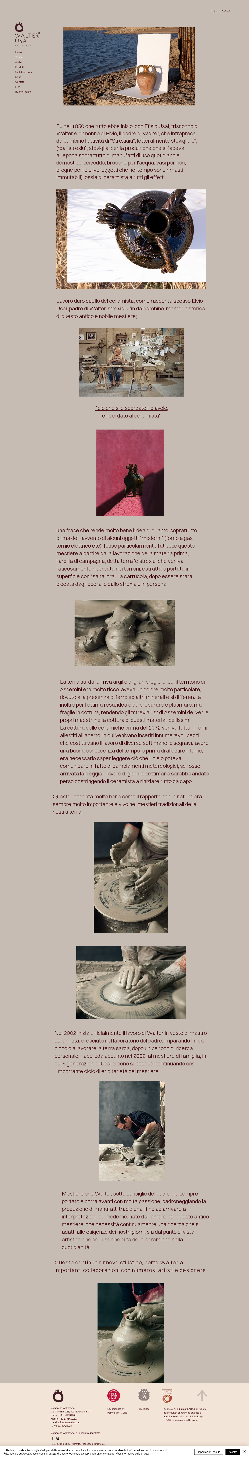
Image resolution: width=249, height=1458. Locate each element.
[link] (226, 10)
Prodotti (19, 67)
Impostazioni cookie (208, 1452)
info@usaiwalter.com (69, 1422)
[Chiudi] (244, 1452)
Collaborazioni (23, 71)
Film (17, 86)
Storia (18, 57)
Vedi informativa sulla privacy (132, 1453)
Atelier (19, 62)
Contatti (19, 81)
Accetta (233, 1452)
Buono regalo (23, 91)
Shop (18, 76)
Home (18, 52)
